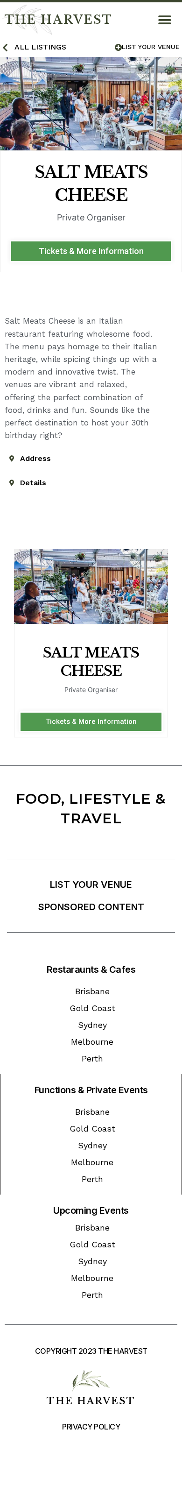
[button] (164, 19)
